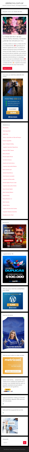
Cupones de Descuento (8, 179)
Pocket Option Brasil (8, 156)
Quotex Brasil (6, 195)
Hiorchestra (5, 127)
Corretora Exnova (7, 160)
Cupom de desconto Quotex (10, 208)
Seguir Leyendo (7, 68)
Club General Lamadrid (8, 176)
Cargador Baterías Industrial (10, 211)
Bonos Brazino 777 (7, 198)
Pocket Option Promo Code (9, 182)
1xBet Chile (5, 134)
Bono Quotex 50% (7, 169)
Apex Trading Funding (8, 144)
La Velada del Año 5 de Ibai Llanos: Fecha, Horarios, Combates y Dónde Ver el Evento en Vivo (14, 39)
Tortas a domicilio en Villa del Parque (12, 137)
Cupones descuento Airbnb (9, 185)
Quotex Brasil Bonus (8, 173)
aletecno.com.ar (14, 3)
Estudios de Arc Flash (8, 215)
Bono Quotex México (8, 192)
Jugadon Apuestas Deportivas (10, 147)
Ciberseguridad (6, 131)
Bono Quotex (6, 202)
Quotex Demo (6, 205)
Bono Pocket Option (8, 189)
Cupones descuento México (10, 166)
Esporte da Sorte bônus (9, 163)
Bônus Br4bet (6, 153)
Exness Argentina (7, 140)
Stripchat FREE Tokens (8, 150)
